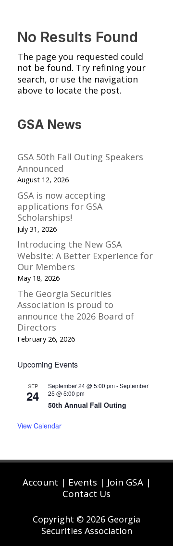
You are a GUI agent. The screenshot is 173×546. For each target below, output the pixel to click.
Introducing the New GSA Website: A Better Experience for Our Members (85, 255)
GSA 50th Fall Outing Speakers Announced (80, 162)
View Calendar (39, 425)
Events (82, 482)
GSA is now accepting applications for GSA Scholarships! (61, 207)
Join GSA (125, 482)
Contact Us (86, 493)
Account (40, 482)
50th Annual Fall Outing (87, 405)
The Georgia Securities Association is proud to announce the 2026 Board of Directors (75, 310)
